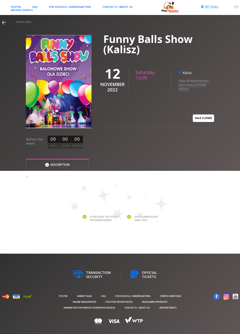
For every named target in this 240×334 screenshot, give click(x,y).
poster (16, 7)
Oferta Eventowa (170, 296)
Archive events (22, 10)
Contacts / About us (117, 7)
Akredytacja (84, 296)
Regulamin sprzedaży (154, 301)
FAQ (35, 7)
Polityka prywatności (119, 301)
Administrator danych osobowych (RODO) (89, 307)
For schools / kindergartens (70, 7)
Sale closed (203, 118)
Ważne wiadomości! (84, 301)
